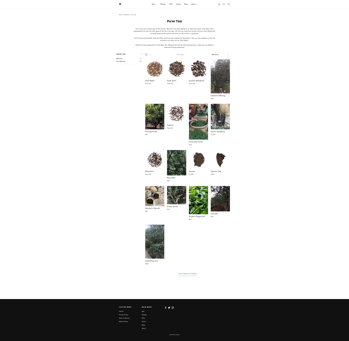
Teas (153, 4)
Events (178, 4)
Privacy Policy (123, 315)
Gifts (171, 4)
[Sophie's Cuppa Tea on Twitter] (169, 307)
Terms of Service (124, 318)
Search (121, 311)
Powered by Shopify (175, 334)
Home (120, 15)
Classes (163, 4)
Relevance (215, 54)
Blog (185, 4)
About (193, 4)
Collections (127, 15)
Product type (120, 54)
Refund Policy (123, 321)
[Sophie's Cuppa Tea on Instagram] (173, 307)
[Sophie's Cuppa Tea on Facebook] (166, 307)
